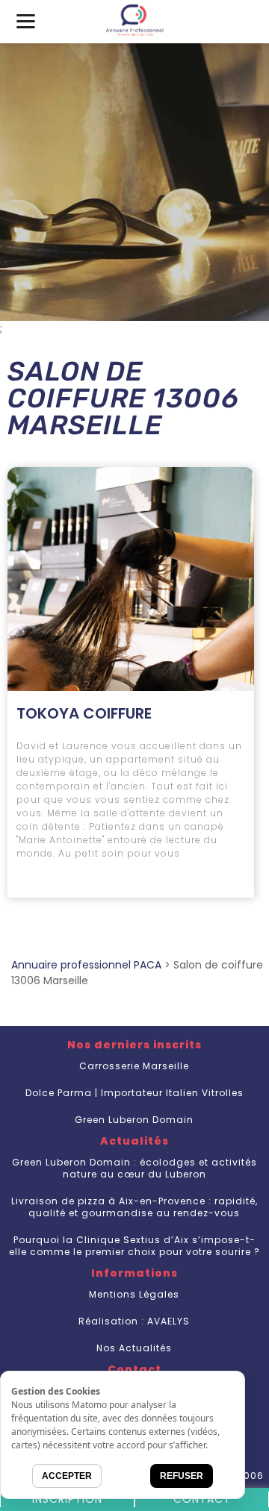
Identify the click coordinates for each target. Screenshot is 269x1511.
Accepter (67, 1476)
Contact (202, 1499)
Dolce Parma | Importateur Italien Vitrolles (134, 1092)
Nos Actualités (134, 1348)
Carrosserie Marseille (134, 1066)
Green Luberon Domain (134, 1119)
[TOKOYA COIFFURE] (130, 579)
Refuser (181, 1476)
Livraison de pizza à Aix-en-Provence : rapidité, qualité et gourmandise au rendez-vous (134, 1207)
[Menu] (25, 20)
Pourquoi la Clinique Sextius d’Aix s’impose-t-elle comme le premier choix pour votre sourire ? (134, 1245)
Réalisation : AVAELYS (134, 1321)
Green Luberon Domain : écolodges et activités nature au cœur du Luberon (134, 1168)
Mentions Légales (134, 1294)
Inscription (67, 1499)
